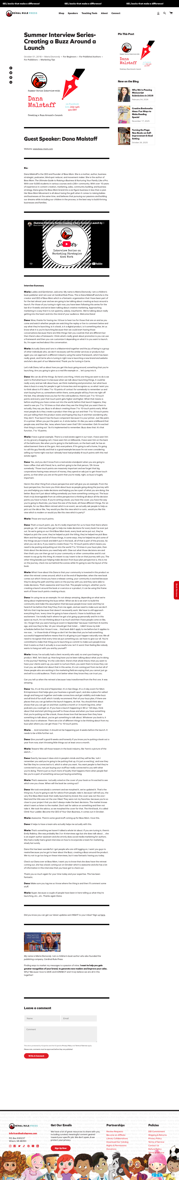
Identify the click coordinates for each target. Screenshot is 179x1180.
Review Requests (114, 1131)
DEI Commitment (156, 1131)
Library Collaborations (117, 1138)
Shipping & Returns (157, 1135)
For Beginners (69, 56)
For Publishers (31, 59)
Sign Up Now (61, 1148)
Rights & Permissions (116, 1145)
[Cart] (171, 13)
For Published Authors (90, 56)
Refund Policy (155, 1149)
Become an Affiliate (115, 1135)
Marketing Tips (48, 59)
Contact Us (153, 1145)
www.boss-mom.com (43, 149)
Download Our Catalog (117, 1142)
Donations (111, 1149)
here (103, 915)
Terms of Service (81, 1046)
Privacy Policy (67, 1046)
